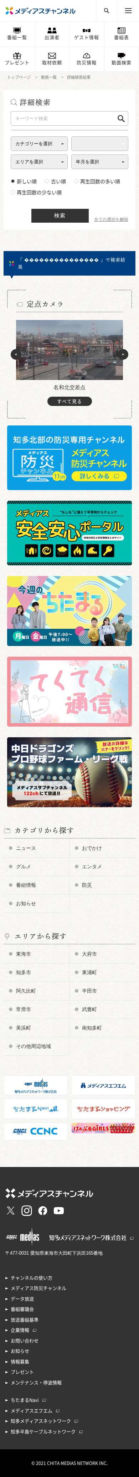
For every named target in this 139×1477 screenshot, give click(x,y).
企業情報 (20, 1330)
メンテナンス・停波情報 (36, 1382)
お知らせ (26, 903)
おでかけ (92, 848)
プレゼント (17, 62)
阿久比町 (26, 991)
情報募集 (20, 1361)
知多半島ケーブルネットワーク (43, 1431)
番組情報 (26, 885)
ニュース (26, 848)
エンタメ (92, 866)
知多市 (23, 972)
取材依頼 (52, 62)
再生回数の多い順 (100, 181)
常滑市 (23, 1009)
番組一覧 (17, 37)
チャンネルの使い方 (31, 1278)
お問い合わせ (24, 1340)
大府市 (89, 954)
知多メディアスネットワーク (41, 1421)
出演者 (52, 37)
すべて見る (69, 401)
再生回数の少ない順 (39, 192)
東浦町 (89, 972)
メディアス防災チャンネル (38, 1288)
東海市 (23, 954)
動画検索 (122, 62)
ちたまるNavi (25, 1400)
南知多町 (92, 1028)
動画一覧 (49, 77)
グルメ (23, 866)
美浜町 (23, 1028)
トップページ (19, 77)
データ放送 (22, 1299)
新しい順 (27, 181)
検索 (60, 215)
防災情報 (87, 62)
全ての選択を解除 (111, 219)
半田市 (89, 991)
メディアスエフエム (31, 1410)
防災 (87, 885)
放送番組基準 (24, 1320)
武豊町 (89, 1009)
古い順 (58, 181)
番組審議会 (22, 1309)
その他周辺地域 (33, 1046)
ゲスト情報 (86, 37)
